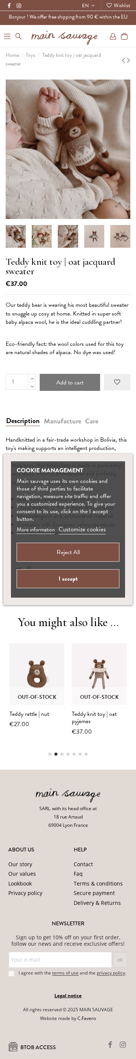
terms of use (65, 973)
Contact (83, 864)
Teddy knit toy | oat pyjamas (94, 717)
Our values (22, 873)
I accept (68, 578)
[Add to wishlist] (117, 382)
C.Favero (86, 1018)
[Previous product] (124, 60)
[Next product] (128, 60)
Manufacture (62, 421)
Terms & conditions (98, 883)
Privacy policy (25, 893)
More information (36, 529)
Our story (20, 864)
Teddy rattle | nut (29, 713)
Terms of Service (71, 1036)
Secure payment (94, 893)
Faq (78, 873)
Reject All (68, 552)
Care (91, 421)
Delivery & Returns (97, 902)
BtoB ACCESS (37, 1047)
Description (23, 421)
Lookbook (20, 883)
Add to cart (69, 382)
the (107, 973)
